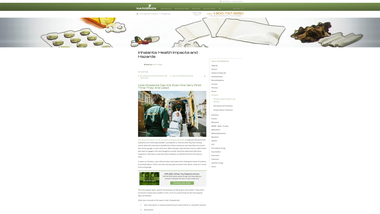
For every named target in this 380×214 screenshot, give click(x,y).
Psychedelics (216, 152)
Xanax (213, 166)
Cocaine (214, 84)
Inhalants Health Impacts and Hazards (224, 100)
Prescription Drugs (218, 148)
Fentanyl (214, 88)
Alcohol (214, 69)
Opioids (214, 141)
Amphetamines (217, 76)
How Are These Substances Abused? (182, 76)
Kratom (214, 119)
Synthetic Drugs (217, 163)
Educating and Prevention (223, 106)
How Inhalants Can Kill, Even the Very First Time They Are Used (153, 77)
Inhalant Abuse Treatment (223, 110)
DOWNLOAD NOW (182, 183)
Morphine (215, 137)
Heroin (214, 91)
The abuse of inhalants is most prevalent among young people (161, 140)
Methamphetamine (218, 133)
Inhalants (214, 95)
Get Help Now (197, 13)
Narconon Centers (209, 9)
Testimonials (196, 9)
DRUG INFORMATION (220, 61)
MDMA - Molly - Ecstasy (219, 126)
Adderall (214, 65)
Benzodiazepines (217, 80)
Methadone (215, 130)
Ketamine (214, 115)
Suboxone (215, 159)
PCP (212, 144)
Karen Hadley (157, 64)
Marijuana (215, 122)
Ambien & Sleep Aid (218, 73)
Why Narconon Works (182, 9)
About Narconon (166, 9)
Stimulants (215, 155)
